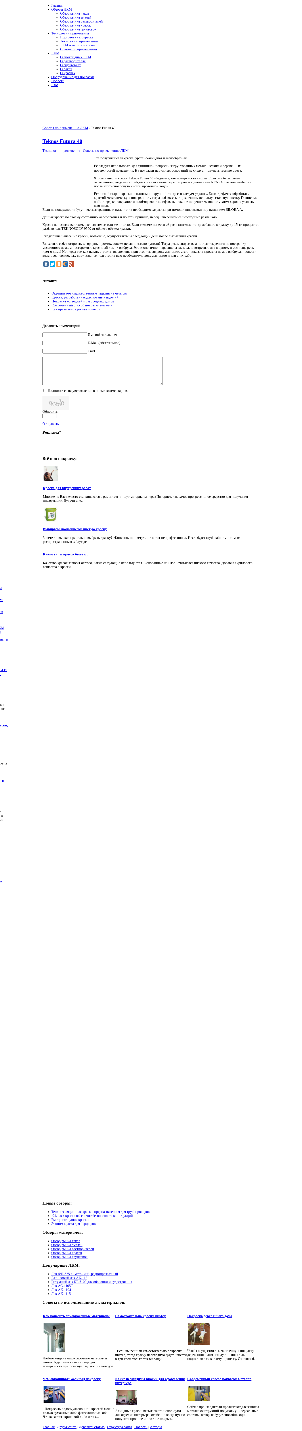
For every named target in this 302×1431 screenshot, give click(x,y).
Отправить (50, 424)
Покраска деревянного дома (209, 1316)
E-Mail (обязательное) (104, 343)
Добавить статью (92, 1427)
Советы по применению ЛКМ (65, 128)
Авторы (156, 1427)
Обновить (49, 411)
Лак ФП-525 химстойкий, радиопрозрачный (84, 1274)
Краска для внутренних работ (67, 488)
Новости (140, 1427)
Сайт (91, 351)
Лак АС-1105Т (62, 1286)
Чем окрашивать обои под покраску (72, 1379)
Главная (49, 1427)
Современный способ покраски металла (82, 305)
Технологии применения (61, 150)
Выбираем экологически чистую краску (75, 529)
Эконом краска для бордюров (73, 1224)
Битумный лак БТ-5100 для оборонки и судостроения (91, 1282)
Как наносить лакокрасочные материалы (76, 1316)
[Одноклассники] (58, 264)
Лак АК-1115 (61, 1294)
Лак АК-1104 (61, 1290)
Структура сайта (119, 1427)
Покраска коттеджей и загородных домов (83, 301)
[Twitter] (52, 264)
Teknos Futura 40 (62, 141)
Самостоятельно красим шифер (140, 1316)
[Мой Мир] (65, 264)
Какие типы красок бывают (65, 554)
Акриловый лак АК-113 (69, 1278)
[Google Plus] (71, 264)
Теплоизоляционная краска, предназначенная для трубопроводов (100, 1212)
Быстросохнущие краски (70, 1220)
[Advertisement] (208, 97)
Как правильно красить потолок (76, 309)
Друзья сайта (66, 1427)
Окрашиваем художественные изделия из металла (89, 293)
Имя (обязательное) (102, 334)
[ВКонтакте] (46, 264)
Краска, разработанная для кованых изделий (85, 297)
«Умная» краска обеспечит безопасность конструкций (92, 1216)
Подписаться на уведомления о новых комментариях (88, 391)
